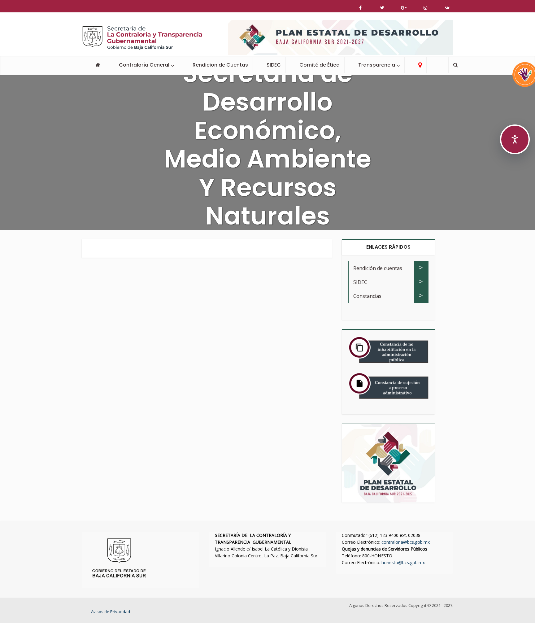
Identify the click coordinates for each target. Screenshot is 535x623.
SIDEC (274, 64)
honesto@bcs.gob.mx (403, 562)
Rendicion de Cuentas (220, 64)
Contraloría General (144, 64)
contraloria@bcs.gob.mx (405, 542)
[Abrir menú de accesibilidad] (515, 139)
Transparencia (376, 64)
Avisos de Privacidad (110, 611)
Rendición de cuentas (377, 268)
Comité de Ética (319, 64)
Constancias (367, 296)
